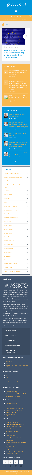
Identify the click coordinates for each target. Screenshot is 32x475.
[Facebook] (11, 16)
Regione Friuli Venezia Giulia (14, 410)
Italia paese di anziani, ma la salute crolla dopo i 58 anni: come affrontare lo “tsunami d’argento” (18, 125)
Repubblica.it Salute (11, 447)
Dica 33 (8, 433)
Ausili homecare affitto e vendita (13, 177)
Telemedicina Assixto (12, 453)
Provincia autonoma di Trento (14, 408)
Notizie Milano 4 (8, 233)
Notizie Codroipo (9, 214)
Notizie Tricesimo (9, 248)
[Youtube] (20, 16)
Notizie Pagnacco (9, 237)
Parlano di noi (8, 267)
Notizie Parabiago (9, 241)
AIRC (7, 377)
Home (6, 20)
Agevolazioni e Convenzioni (11, 173)
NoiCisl (8, 363)
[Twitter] (17, 16)
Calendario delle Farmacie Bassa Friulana (15, 181)
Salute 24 (8, 449)
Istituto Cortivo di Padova (13, 396)
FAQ (19, 20)
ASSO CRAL (9, 361)
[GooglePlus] (14, 16)
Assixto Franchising (11, 391)
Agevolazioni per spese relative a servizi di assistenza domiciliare (18, 71)
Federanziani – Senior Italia (13, 380)
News (5, 202)
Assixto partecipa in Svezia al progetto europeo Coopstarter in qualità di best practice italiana (14, 53)
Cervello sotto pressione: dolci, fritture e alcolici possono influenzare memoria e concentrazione (18, 156)
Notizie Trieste (8, 252)
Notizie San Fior (8, 244)
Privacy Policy (13, 20)
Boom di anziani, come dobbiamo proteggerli (17, 115)
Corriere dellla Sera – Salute (14, 427)
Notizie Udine (7, 256)
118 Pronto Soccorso (12, 422)
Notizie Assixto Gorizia (10, 206)
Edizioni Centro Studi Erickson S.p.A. (16, 394)
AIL (7, 375)
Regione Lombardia (11, 412)
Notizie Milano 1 (8, 225)
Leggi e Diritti (7, 198)
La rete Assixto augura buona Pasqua (17, 134)
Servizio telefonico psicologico (14, 451)
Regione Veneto (10, 415)
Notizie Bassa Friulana (10, 210)
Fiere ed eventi (8, 195)
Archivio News (10, 330)
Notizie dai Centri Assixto (11, 218)
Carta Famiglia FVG (11, 403)
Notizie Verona (8, 260)
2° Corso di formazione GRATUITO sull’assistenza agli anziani (18, 97)
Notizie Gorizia (8, 221)
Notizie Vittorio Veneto (10, 264)
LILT (7, 384)
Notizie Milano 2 (8, 229)
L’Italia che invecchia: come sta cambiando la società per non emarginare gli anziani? (18, 144)
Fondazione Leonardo (12, 382)
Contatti (25, 20)
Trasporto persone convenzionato (13, 271)
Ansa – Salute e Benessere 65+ (15, 424)
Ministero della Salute (12, 406)
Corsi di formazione (9, 191)
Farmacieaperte (10, 435)
